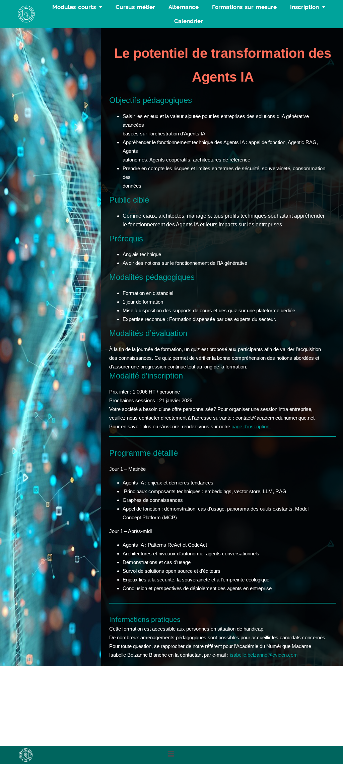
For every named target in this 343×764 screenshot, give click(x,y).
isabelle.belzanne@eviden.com (264, 655)
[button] (77, 7)
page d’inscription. (251, 426)
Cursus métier (135, 7)
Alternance (183, 7)
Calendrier (188, 21)
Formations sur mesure (244, 7)
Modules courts (74, 7)
